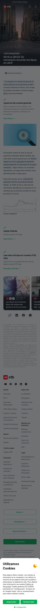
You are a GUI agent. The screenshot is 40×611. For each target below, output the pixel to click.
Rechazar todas (28, 602)
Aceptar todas (11, 602)
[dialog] (20, 584)
